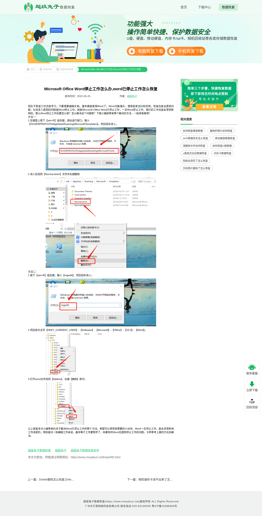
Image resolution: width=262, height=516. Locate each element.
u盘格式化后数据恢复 (195, 153)
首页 (33, 69)
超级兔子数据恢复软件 (85, 450)
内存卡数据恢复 (222, 153)
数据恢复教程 (66, 69)
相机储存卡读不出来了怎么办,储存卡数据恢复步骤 (170, 479)
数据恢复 (47, 69)
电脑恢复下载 (149, 51)
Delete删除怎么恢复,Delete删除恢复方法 (65, 479)
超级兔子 (132, 96)
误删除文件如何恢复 (194, 145)
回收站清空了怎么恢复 (195, 160)
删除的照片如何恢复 (221, 130)
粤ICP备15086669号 (164, 506)
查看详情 (209, 107)
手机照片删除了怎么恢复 (196, 168)
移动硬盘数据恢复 (225, 138)
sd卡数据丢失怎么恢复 (195, 138)
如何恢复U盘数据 (222, 145)
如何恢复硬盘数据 (193, 130)
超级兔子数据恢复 (40, 450)
